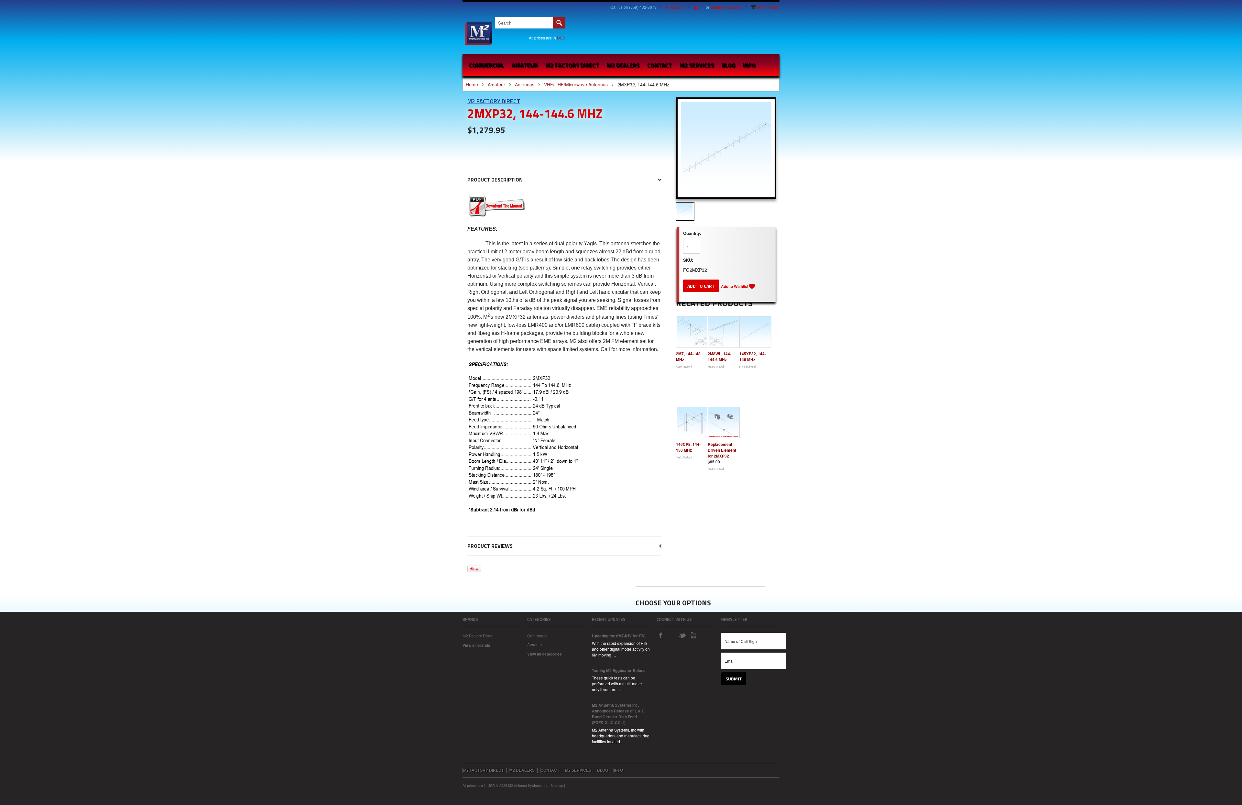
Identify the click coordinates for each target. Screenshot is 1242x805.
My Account (674, 7)
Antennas (524, 84)
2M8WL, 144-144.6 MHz (719, 356)
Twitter (682, 635)
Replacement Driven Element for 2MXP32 (722, 450)
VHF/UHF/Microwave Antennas (576, 84)
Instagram (671, 635)
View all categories (544, 654)
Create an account (726, 7)
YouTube (693, 635)
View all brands (476, 645)
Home (472, 84)
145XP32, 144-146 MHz (752, 356)
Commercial (486, 65)
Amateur (525, 65)
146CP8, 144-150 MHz (688, 447)
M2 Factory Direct (493, 101)
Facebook (660, 635)
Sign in (698, 7)
